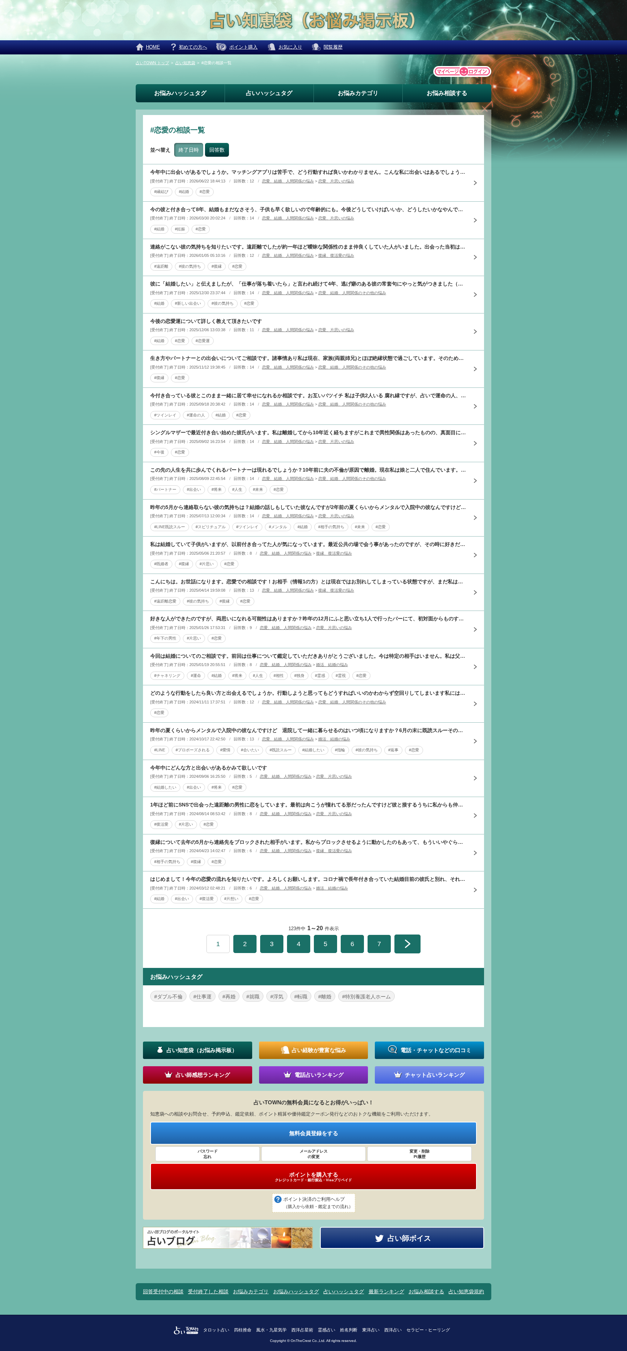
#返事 (393, 750)
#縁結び (161, 191)
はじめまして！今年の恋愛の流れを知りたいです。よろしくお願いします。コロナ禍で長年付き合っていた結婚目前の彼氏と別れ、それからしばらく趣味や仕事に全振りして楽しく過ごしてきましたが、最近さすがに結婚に (308, 879)
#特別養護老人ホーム (366, 996)
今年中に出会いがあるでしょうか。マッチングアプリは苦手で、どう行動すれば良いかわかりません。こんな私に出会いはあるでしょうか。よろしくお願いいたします (308, 172)
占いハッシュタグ (269, 93)
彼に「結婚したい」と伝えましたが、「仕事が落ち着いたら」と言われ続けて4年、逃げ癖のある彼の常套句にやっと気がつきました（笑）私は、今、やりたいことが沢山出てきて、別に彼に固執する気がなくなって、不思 (308, 284)
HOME (153, 47)
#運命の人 (196, 415)
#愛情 (225, 750)
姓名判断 (348, 1329)
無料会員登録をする (313, 1133)
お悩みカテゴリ (358, 93)
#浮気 (276, 996)
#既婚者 (161, 564)
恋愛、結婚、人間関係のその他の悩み (352, 293)
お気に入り (290, 47)
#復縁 (217, 266)
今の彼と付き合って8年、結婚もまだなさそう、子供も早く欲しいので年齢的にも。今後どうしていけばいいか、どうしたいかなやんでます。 (308, 209)
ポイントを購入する (313, 1176)
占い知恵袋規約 (466, 1291)
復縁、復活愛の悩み (336, 255)
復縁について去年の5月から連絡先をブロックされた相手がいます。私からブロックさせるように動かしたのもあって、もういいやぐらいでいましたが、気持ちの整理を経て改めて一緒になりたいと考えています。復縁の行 (308, 842)
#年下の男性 (165, 638)
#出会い (194, 489)
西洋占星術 (302, 1329)
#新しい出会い (188, 303)
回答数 (217, 150)
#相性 (279, 675)
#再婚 (228, 996)
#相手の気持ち (331, 527)
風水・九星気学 (271, 1329)
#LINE (159, 750)
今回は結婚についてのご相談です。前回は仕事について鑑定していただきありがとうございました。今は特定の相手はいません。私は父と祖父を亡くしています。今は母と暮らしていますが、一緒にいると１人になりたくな (308, 656)
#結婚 (184, 191)
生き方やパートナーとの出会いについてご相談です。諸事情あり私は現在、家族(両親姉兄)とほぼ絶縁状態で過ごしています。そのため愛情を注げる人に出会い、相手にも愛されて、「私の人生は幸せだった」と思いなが (308, 358)
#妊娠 (180, 229)
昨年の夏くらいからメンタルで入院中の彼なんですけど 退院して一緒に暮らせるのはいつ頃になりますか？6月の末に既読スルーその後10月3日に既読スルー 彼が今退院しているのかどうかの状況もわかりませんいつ (308, 730)
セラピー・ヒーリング (428, 1329)
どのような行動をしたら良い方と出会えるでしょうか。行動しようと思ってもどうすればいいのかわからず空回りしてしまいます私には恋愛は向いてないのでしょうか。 (308, 693)
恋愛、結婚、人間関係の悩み (288, 181)
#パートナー (165, 489)
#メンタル (278, 527)
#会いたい (250, 750)
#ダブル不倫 (168, 996)
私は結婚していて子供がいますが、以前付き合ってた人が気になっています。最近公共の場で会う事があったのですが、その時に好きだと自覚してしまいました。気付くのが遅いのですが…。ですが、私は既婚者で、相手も (308, 544)
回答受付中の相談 (163, 1291)
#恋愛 (205, 191)
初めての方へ (193, 47)
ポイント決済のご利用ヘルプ (318, 1202)
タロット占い (216, 1329)
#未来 (258, 489)
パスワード (208, 1153)
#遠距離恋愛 (165, 601)
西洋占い (393, 1329)
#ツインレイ (165, 415)
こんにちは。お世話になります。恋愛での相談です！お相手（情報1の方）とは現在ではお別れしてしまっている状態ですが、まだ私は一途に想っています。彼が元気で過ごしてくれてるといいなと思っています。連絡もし (308, 581)
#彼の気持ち (190, 266)
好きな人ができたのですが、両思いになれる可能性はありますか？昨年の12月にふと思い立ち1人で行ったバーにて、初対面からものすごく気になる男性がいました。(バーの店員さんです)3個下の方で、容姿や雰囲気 (308, 618)
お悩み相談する (447, 93)
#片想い (231, 898)
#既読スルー (281, 750)
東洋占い (371, 1329)
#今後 (159, 452)
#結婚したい (313, 750)
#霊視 (341, 675)
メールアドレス (314, 1153)
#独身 (299, 675)
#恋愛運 (203, 340)
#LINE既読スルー (169, 527)
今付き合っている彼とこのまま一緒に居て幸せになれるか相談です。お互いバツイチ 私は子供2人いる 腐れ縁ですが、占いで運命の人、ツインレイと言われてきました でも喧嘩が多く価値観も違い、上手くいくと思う (308, 395)
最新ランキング (386, 1291)
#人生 (237, 489)
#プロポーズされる (193, 750)
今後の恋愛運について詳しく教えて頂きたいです (206, 321)
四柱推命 (242, 1329)
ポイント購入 (243, 47)
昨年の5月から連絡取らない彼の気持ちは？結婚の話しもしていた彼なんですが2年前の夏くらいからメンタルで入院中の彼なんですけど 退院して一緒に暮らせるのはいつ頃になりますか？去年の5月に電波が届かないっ (308, 507)
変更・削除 (420, 1153)
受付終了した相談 (208, 1291)
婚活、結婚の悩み (332, 664)
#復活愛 (161, 824)
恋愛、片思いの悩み (336, 181)
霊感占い (326, 1329)
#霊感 (320, 675)
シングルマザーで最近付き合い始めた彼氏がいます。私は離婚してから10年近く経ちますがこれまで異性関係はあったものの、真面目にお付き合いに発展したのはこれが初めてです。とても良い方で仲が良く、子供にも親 (308, 432)
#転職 (300, 996)
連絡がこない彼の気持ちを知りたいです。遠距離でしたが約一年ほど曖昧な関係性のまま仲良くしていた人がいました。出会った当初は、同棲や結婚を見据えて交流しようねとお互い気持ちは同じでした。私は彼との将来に (308, 247)
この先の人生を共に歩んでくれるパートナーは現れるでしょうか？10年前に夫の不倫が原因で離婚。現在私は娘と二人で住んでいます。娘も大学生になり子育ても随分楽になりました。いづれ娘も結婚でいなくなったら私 (308, 470)
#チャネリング (167, 675)
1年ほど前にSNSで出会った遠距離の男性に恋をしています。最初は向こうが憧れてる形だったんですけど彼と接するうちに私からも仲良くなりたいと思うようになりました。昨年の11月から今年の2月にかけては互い (308, 805)
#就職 (252, 996)
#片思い (207, 564)
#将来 (217, 489)
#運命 (196, 675)
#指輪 (340, 750)
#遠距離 (161, 266)
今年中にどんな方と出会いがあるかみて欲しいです (208, 768)
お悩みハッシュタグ (180, 93)
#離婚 (324, 996)
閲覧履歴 (333, 47)
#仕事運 (202, 996)
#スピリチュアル (211, 527)
